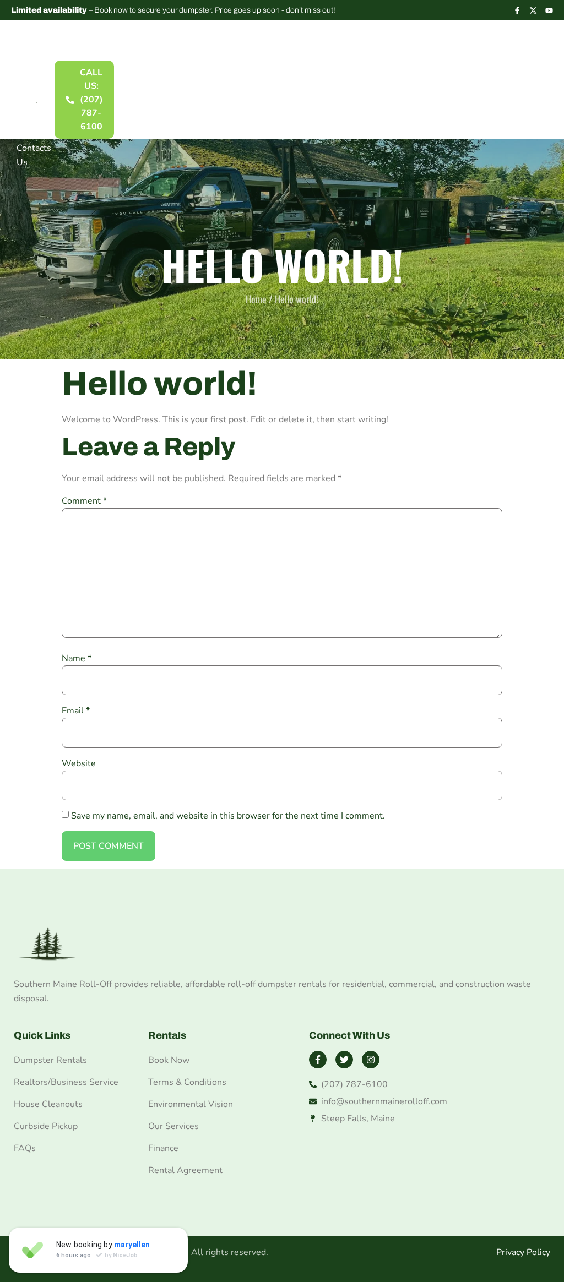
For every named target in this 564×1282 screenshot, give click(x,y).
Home (23, 36)
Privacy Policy (523, 1252)
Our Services (173, 1126)
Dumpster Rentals (50, 1060)
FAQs (28, 127)
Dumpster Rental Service (37, 71)
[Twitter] (344, 1059)
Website (79, 763)
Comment (84, 501)
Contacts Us (34, 155)
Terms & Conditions (187, 1082)
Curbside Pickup (46, 1126)
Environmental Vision (190, 1104)
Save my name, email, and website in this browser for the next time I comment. (228, 816)
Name (76, 658)
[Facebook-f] (517, 10)
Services (33, 106)
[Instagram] (370, 1059)
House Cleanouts (48, 1104)
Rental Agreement (185, 1170)
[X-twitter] (533, 10)
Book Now (168, 1060)
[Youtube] (549, 10)
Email (76, 711)
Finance (163, 1148)
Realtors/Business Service (66, 1082)
